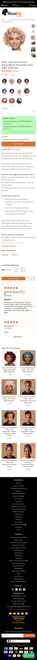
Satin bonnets (18, 576)
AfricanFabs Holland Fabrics (18, 537)
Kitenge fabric (18, 568)
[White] (19, 101)
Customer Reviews (18, 486)
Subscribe (29, 636)
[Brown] (26, 91)
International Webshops (18, 509)
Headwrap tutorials (18, 511)
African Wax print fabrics (18, 548)
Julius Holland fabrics (18, 563)
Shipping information (18, 493)
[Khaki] (12, 81)
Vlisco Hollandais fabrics (18, 581)
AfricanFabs (24, 645)
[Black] (4, 81)
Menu (6, 5)
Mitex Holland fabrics (18, 571)
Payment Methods (18, 496)
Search (18, 530)
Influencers (18, 527)
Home (3, 19)
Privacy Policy (18, 514)
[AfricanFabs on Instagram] (13, 590)
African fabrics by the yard (18, 542)
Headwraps (18, 558)
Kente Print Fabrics (18, 566)
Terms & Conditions (18, 504)
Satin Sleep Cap (18, 579)
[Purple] (12, 91)
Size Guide (18, 501)
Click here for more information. (13, 243)
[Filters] (28, 278)
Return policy (18, 498)
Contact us (18, 491)
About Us (18, 483)
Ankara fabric (18, 550)
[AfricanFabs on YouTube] (24, 590)
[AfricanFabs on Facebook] (20, 590)
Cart (33, 5)
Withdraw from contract (18, 506)
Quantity (5, 108)
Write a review (13, 278)
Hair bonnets (18, 553)
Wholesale (18, 519)
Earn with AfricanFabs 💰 (18, 524)
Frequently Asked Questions (18, 488)
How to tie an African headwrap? (18, 561)
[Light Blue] (19, 91)
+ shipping (12, 75)
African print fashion (18, 545)
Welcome (5, 2)
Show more (17, 337)
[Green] (19, 81)
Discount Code (18, 522)
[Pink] (4, 101)
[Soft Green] (12, 101)
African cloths (18, 540)
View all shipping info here (18, 609)
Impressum (18, 517)
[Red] (26, 81)
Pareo (18, 573)
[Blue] (4, 91)
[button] (6, 71)
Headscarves (19, 555)
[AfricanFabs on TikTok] (16, 590)
